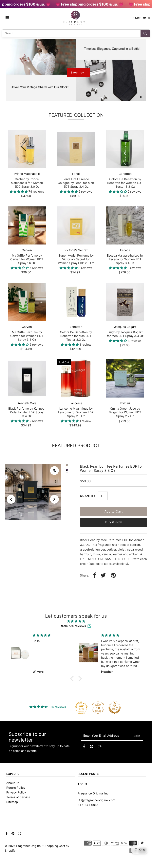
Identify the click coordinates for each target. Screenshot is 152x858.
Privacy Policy (16, 792)
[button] (73, 678)
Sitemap (12, 802)
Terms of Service (18, 797)
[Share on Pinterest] (113, 575)
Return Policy (15, 788)
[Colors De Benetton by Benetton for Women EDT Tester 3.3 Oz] (125, 149)
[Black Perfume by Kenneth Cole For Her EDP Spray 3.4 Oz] (27, 378)
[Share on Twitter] (103, 575)
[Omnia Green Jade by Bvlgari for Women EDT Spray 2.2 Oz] (125, 378)
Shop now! (78, 72)
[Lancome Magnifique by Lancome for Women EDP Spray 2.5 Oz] (76, 378)
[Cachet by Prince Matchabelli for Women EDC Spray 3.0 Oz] (27, 149)
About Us (12, 783)
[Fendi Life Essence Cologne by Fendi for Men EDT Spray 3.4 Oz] (76, 149)
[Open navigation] (7, 18)
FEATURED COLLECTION (76, 115)
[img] (76, 621)
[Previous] (11, 499)
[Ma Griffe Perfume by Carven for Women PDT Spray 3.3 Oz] (27, 302)
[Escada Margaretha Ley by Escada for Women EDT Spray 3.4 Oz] (125, 225)
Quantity (88, 496)
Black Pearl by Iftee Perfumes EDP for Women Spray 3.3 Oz (111, 468)
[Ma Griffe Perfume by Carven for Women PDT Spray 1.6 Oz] (27, 225)
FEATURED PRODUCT (76, 445)
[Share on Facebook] (94, 575)
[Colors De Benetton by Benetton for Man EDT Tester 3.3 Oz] (76, 302)
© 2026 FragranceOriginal (23, 846)
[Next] (54, 499)
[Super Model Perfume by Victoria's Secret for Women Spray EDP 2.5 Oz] (76, 225)
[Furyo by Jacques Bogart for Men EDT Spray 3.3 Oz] (125, 302)
